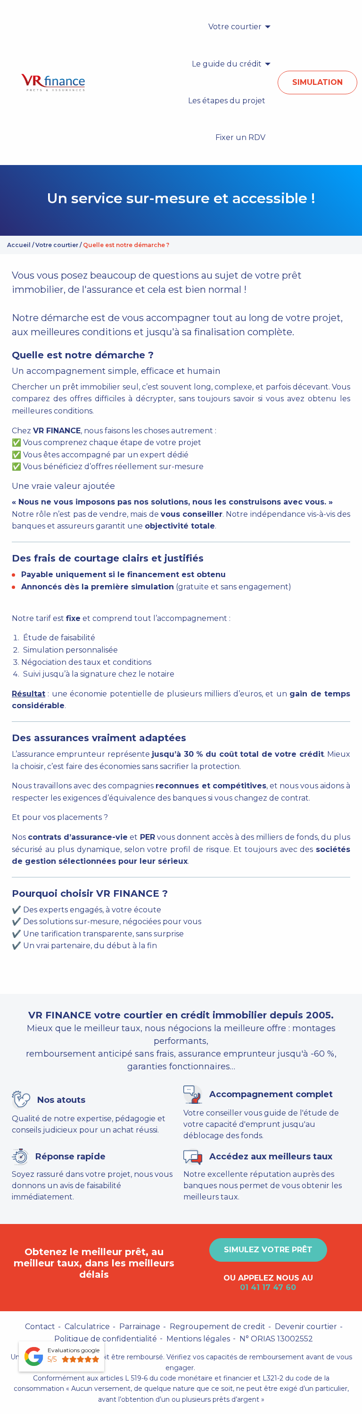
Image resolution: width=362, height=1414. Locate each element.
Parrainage (139, 1326)
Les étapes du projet (226, 100)
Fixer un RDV (240, 137)
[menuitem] (237, 26)
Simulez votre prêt (268, 1249)
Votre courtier (235, 26)
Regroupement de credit (217, 1326)
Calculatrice (87, 1326)
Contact (40, 1326)
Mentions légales (198, 1338)
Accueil (19, 244)
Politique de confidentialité (105, 1338)
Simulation (317, 82)
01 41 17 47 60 (268, 1287)
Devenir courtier (306, 1326)
